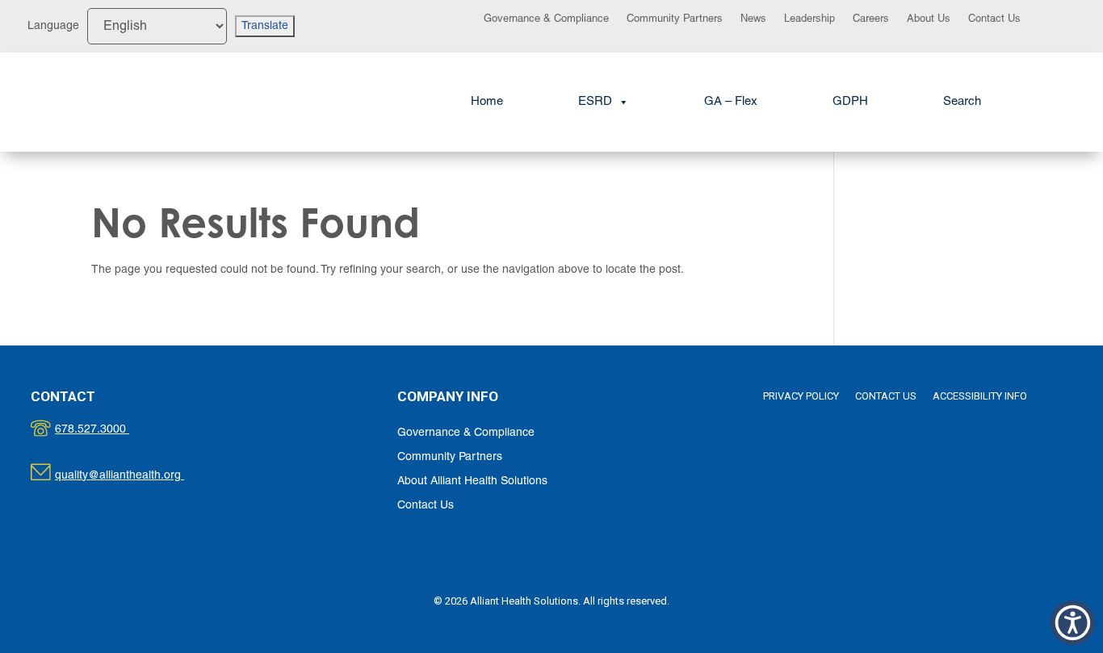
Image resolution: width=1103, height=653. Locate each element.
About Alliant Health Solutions (472, 481)
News (753, 19)
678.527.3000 (108, 430)
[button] (962, 102)
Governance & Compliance (546, 19)
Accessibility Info (980, 396)
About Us (928, 19)
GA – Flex (730, 101)
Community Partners (675, 19)
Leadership (809, 19)
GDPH (850, 101)
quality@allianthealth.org (133, 476)
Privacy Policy (801, 396)
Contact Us (994, 19)
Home (487, 101)
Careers (871, 19)
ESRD (595, 101)
